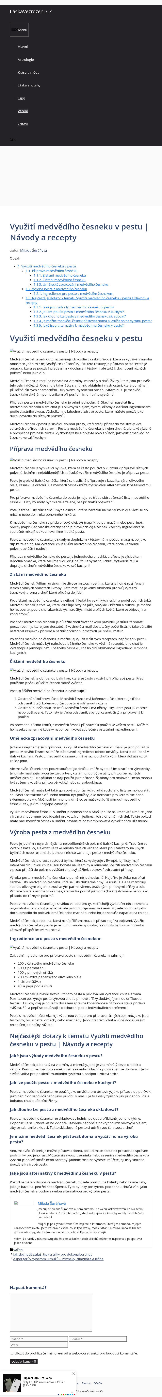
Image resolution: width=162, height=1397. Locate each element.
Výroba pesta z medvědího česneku (56, 289)
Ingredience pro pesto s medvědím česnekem (73, 293)
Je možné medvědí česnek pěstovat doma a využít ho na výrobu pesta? (93, 320)
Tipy (21, 98)
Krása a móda (29, 72)
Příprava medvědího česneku (51, 270)
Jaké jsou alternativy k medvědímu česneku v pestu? (79, 325)
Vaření (23, 111)
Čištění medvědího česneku (60, 280)
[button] (13, 140)
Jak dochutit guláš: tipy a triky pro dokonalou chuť (52, 1254)
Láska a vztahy (29, 85)
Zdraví (23, 123)
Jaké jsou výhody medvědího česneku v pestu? (74, 307)
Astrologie (26, 59)
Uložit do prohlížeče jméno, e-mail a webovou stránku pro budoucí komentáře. (76, 1353)
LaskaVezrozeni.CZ (31, 11)
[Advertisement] (81, 176)
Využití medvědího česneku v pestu (47, 266)
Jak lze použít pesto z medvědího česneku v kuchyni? (79, 311)
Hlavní (23, 46)
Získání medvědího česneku (60, 275)
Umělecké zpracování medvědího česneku (71, 284)
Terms (86, 1383)
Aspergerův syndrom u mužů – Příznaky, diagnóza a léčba (58, 1259)
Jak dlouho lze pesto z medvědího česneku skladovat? (80, 316)
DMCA (98, 1383)
